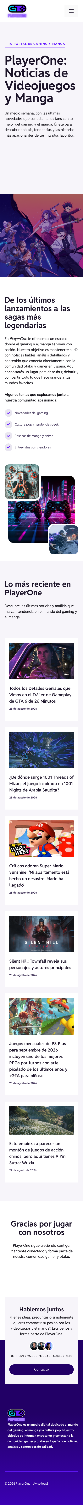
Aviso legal (40, 1484)
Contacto (41, 1369)
